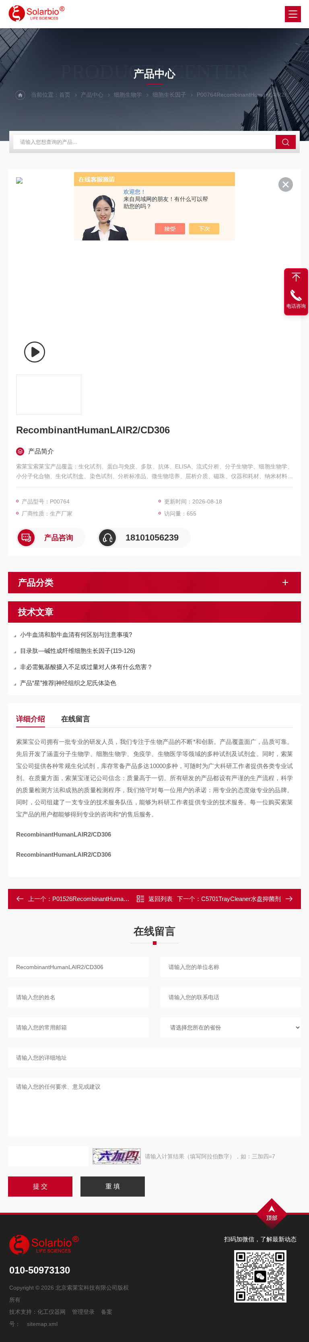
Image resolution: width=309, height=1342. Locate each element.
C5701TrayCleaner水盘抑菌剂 (241, 898)
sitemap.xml (42, 1324)
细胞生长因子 (169, 94)
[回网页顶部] (296, 277)
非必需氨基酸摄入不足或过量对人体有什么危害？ (86, 666)
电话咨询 (296, 306)
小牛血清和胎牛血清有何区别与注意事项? (76, 634)
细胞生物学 (128, 94)
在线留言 (75, 719)
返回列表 (160, 898)
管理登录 (83, 1312)
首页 (64, 94)
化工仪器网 (51, 1312)
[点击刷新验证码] (117, 1156)
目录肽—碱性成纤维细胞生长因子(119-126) (77, 650)
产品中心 (92, 94)
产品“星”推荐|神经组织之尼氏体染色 (68, 682)
